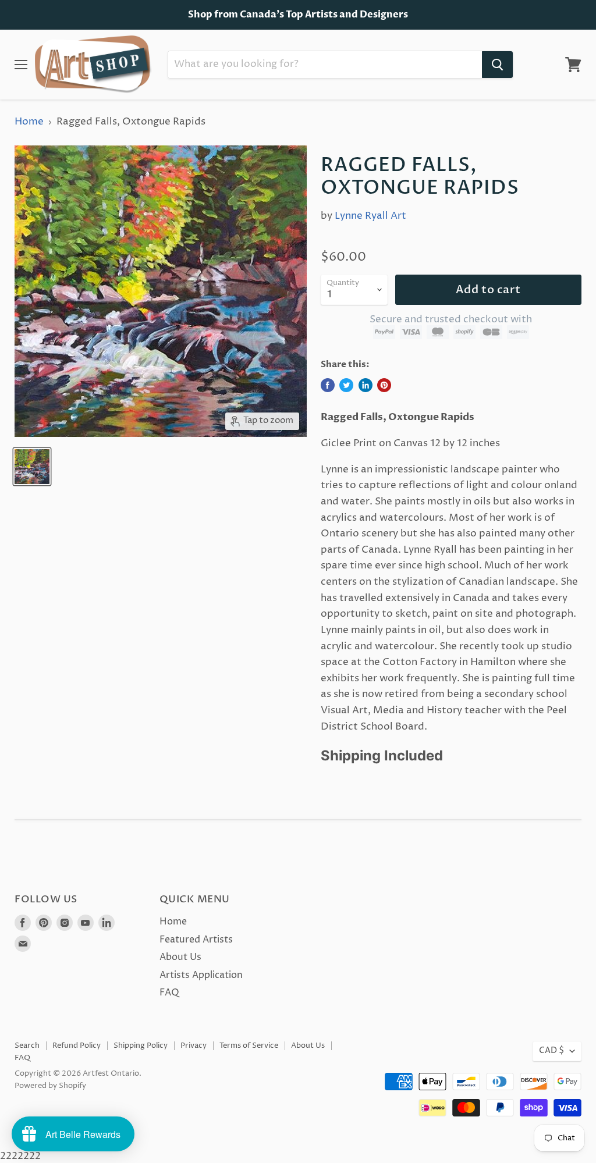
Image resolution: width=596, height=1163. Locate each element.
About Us (180, 957)
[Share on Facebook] (328, 385)
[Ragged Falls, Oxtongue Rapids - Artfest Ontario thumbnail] (32, 466)
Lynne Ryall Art (370, 216)
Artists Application (201, 975)
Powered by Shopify (50, 1085)
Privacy (193, 1045)
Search (27, 1045)
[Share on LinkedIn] (365, 385)
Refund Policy (76, 1045)
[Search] (497, 64)
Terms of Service (248, 1045)
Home (29, 122)
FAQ (169, 992)
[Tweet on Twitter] (346, 385)
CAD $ (551, 1050)
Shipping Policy (140, 1045)
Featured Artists (196, 939)
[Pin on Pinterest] (384, 385)
